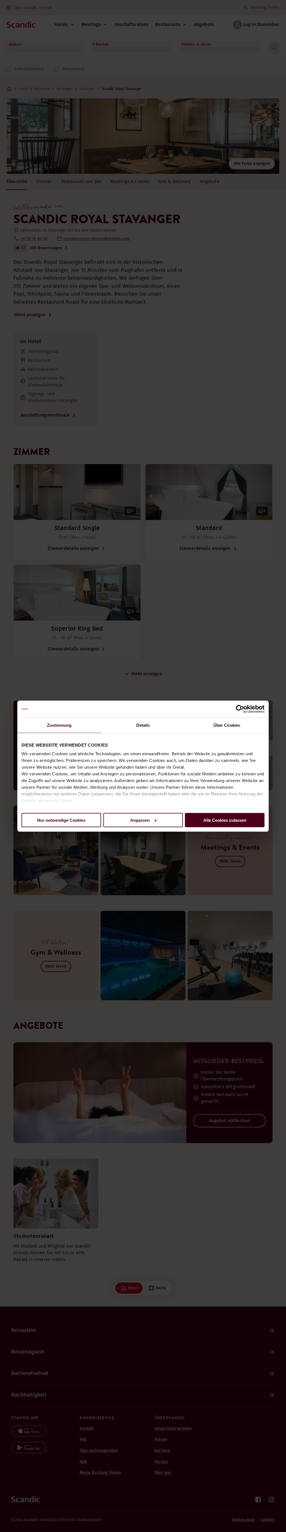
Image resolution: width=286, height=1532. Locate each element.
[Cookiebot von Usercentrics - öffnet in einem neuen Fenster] (240, 709)
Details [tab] (143, 725)
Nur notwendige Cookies (61, 820)
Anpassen (140, 820)
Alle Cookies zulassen (224, 820)
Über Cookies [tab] (226, 725)
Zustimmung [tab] (59, 725)
